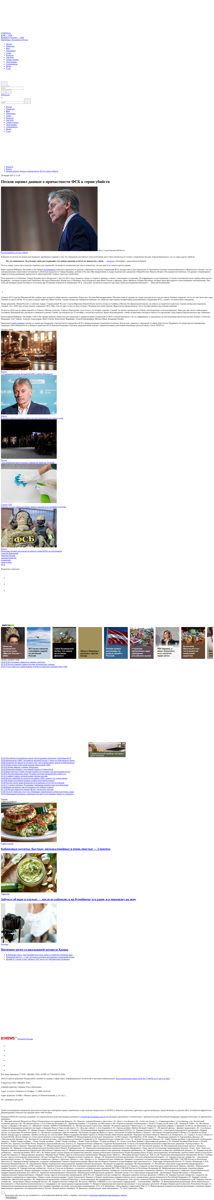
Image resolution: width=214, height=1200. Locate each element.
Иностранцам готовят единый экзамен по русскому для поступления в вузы (35, 772)
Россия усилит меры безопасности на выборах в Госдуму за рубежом (32, 783)
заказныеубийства (8, 558)
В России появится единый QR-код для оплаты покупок (27, 789)
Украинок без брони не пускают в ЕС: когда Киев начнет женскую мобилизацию (38, 763)
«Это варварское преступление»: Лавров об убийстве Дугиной (27, 462)
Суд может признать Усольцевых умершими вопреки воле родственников (34, 785)
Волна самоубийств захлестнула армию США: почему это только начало (34, 778)
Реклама (29, 1039)
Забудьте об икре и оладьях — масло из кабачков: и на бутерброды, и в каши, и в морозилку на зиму (68, 899)
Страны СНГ (6, 505)
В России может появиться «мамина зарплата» (23, 662)
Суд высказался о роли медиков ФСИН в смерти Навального (27, 374)
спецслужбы (6, 562)
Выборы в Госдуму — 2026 (12, 37)
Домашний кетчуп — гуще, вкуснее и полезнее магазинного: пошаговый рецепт (40, 957)
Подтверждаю (11, 1198)
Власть (4, 372)
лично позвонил (18, 323)
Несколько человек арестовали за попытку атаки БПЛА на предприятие (31, 551)
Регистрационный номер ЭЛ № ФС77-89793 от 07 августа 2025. (143, 1078)
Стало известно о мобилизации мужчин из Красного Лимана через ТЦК (34, 667)
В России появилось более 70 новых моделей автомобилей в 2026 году (33, 774)
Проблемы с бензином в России (14, 40)
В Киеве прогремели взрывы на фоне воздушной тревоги (28, 780)
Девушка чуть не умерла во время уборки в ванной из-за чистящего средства (33, 507)
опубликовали (49, 269)
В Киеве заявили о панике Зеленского (19, 767)
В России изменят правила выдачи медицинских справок (28, 664)
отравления (6, 560)
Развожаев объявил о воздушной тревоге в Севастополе (27, 769)
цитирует (111, 261)
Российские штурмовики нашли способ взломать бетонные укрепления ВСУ (36, 758)
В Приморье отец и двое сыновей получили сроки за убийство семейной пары (39, 955)
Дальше (4, 799)
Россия (4, 460)
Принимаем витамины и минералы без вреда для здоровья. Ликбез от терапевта (37, 794)
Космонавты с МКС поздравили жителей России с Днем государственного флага (38, 760)
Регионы (4, 944)
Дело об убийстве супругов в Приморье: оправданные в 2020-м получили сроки (37, 792)
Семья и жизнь (7, 844)
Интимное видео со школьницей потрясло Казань (34, 949)
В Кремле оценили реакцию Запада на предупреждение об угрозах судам (32, 418)
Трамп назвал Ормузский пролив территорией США (26, 765)
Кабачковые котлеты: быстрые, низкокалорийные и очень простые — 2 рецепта (55, 848)
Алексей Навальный (9, 553)
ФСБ (3, 565)
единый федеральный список (92, 1117)
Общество (5, 894)
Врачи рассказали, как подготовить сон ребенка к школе (27, 787)
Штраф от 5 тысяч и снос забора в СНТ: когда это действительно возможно (38, 959)
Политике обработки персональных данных (108, 1195)
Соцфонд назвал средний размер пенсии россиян (24, 776)
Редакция (22, 1039)
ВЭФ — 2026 (6, 35)
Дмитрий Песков (8, 556)
